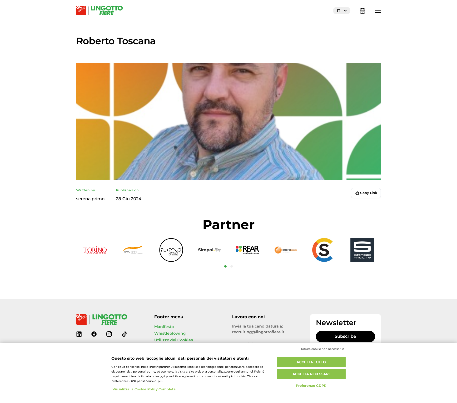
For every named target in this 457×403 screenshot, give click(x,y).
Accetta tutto (311, 362)
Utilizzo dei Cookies (173, 340)
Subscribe (345, 336)
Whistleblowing (170, 333)
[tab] (225, 266)
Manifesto (164, 327)
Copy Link (368, 193)
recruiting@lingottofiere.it (258, 332)
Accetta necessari (311, 374)
